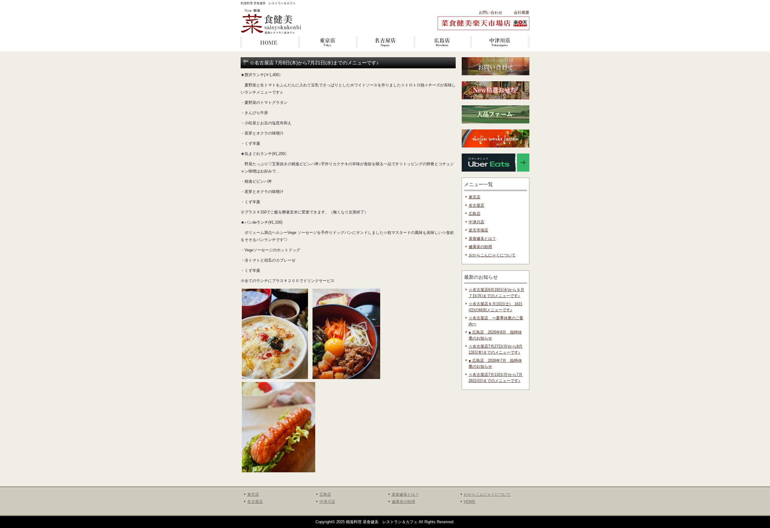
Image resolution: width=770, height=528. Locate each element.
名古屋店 (385, 42)
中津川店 (500, 42)
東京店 (327, 42)
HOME (269, 42)
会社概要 (521, 12)
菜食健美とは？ (482, 238)
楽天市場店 (478, 230)
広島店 (443, 42)
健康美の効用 (480, 246)
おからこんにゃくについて (492, 255)
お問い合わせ (490, 12)
